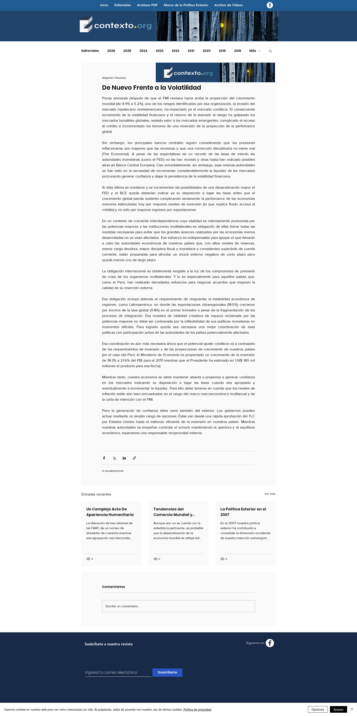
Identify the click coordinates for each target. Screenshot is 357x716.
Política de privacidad (197, 709)
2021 (191, 51)
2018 (237, 51)
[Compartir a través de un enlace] (134, 458)
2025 (127, 51)
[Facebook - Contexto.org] (270, 5)
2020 (207, 51)
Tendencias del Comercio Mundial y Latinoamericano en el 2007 (176, 511)
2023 (159, 51)
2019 (222, 51)
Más (252, 51)
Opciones (318, 709)
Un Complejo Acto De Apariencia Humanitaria (110, 511)
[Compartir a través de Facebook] (104, 458)
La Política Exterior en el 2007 (243, 511)
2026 (111, 51)
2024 (143, 51)
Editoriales (90, 51)
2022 (175, 51)
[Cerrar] (352, 709)
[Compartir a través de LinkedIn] (124, 458)
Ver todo (270, 493)
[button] (270, 50)
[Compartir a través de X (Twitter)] (114, 458)
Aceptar (338, 709)
